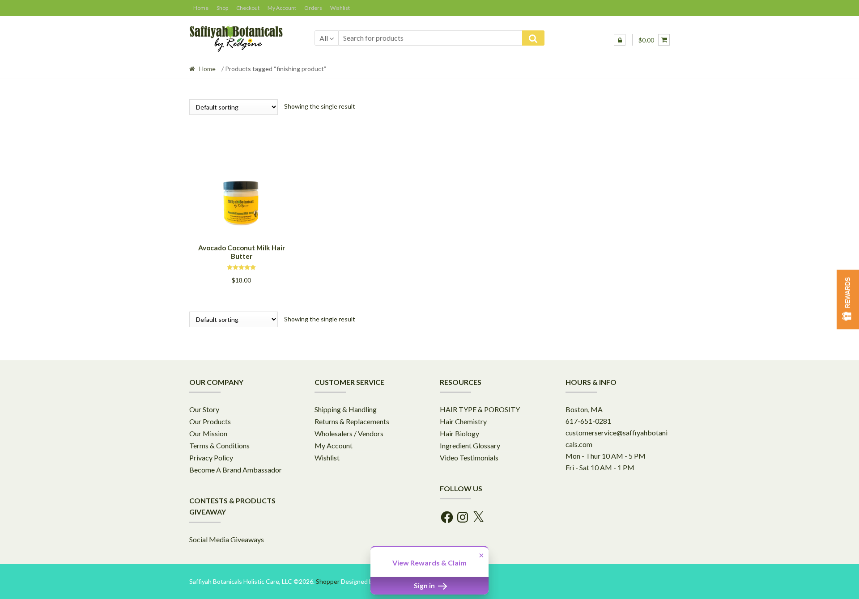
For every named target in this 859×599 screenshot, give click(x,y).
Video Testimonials (469, 457)
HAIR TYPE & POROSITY (480, 409)
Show (848, 299)
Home (207, 68)
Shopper (328, 581)
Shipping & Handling (346, 409)
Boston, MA (584, 409)
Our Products (210, 421)
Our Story (204, 409)
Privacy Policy (211, 457)
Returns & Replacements (352, 421)
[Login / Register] (619, 40)
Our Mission (208, 433)
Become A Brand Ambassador (235, 469)
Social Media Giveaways (226, 539)
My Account (334, 445)
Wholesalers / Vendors (349, 433)
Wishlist (327, 457)
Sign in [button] (425, 586)
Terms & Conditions (219, 445)
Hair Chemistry (463, 421)
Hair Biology (459, 433)
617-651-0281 (588, 421)
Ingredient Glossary (470, 445)
